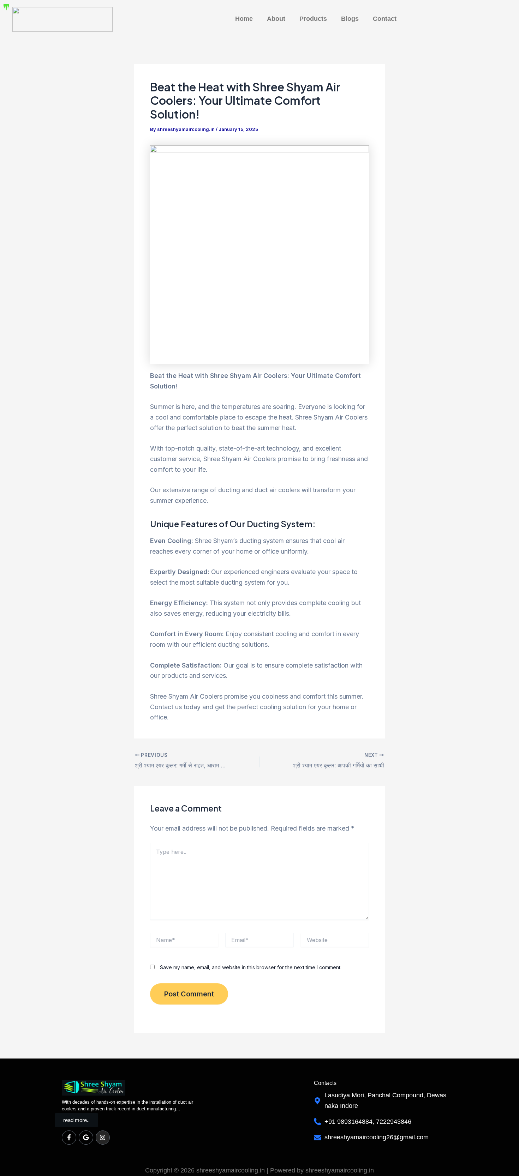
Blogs (350, 18)
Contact (384, 18)
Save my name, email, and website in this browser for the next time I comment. (250, 967)
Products (313, 18)
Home (244, 18)
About (276, 18)
